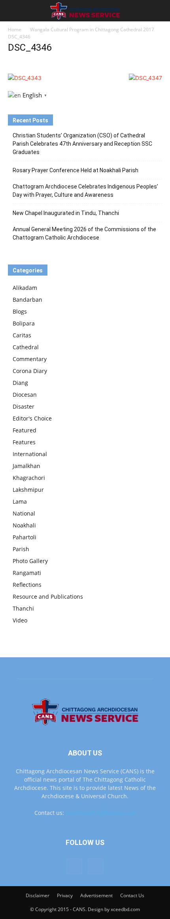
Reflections (27, 584)
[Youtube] (96, 866)
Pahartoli (24, 537)
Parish (21, 549)
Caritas (22, 335)
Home (14, 29)
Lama (20, 501)
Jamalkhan (26, 466)
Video (20, 620)
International (30, 454)
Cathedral (26, 347)
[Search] (159, 10)
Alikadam (25, 287)
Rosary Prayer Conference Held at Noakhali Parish (75, 170)
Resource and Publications (48, 596)
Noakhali (24, 525)
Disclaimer (37, 895)
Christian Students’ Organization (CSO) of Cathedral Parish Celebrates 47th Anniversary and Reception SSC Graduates (82, 143)
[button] (13, 10)
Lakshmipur (28, 489)
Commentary (30, 359)
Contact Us (132, 895)
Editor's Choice (32, 418)
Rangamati (27, 573)
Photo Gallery (30, 561)
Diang (20, 382)
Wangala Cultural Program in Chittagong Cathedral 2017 (92, 29)
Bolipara (24, 323)
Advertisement (96, 895)
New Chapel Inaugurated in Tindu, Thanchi (66, 213)
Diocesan (25, 394)
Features (24, 442)
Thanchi (23, 608)
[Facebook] (74, 866)
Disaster (23, 406)
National (24, 513)
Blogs (20, 311)
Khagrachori (29, 477)
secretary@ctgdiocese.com (101, 812)
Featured (24, 430)
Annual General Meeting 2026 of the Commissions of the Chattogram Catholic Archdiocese (84, 233)
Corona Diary (30, 371)
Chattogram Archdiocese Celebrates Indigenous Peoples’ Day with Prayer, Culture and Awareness (85, 190)
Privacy (65, 895)
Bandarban (27, 299)
